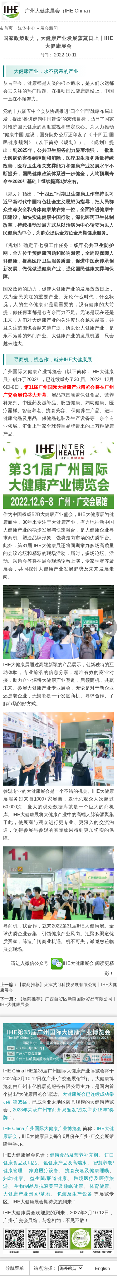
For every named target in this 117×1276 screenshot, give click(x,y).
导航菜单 (14, 1268)
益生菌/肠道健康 (48, 1178)
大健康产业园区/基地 (26, 1194)
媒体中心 (26, 28)
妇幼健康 (13, 1178)
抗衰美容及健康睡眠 (87, 1170)
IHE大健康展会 (79, 963)
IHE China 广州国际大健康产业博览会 (42, 1128)
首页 (8, 28)
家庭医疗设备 (43, 1170)
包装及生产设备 (75, 1194)
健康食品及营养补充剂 (74, 1155)
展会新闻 (49, 28)
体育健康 (99, 1186)
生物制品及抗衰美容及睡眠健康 (48, 1186)
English (102, 1268)
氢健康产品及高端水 (65, 1162)
